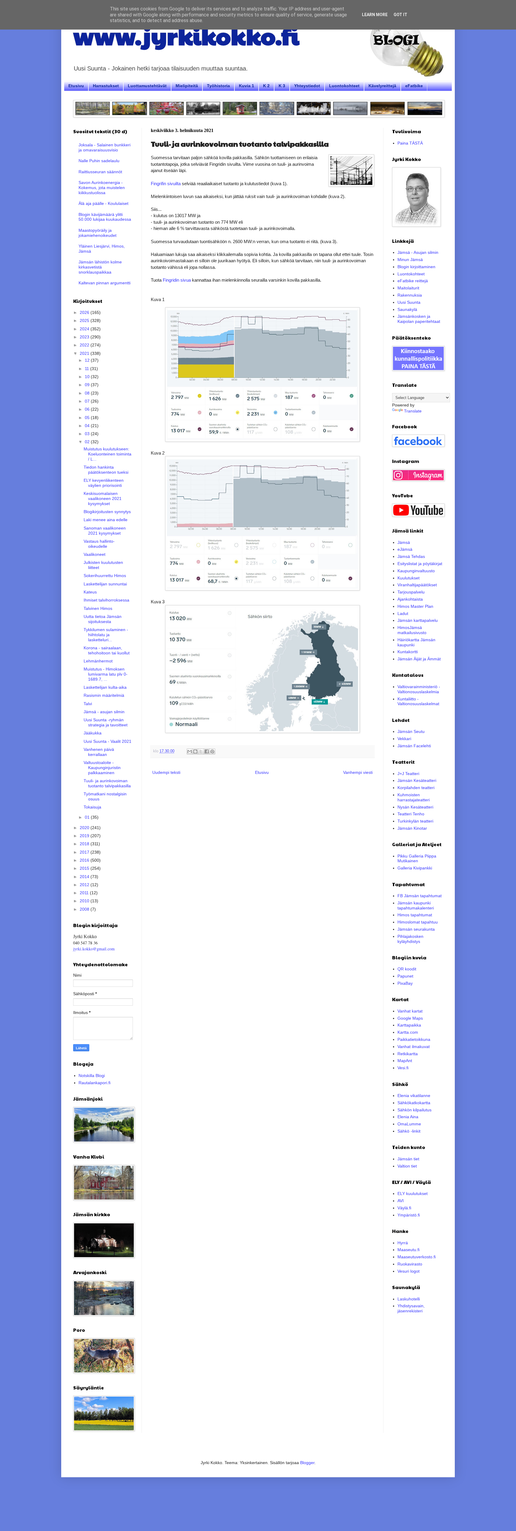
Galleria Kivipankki (414, 868)
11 (87, 368)
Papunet (405, 976)
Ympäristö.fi (408, 1215)
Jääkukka (93, 733)
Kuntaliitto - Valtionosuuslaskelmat (418, 701)
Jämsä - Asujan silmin (417, 252)
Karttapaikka (409, 1025)
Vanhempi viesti (358, 772)
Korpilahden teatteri (415, 787)
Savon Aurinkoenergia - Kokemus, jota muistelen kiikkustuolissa (102, 187)
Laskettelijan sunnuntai (105, 584)
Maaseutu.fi (408, 1249)
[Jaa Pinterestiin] (212, 751)
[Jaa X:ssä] (201, 751)
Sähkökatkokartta (413, 1102)
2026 (85, 312)
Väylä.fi (404, 1207)
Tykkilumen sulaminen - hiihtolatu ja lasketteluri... (106, 634)
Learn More (375, 14)
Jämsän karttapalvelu (417, 620)
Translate (413, 411)
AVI (400, 1200)
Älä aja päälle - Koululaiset (103, 203)
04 (88, 425)
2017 (85, 852)
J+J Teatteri (408, 773)
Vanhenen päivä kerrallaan (99, 752)
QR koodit (406, 969)
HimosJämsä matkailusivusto (411, 630)
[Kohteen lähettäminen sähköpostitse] (190, 751)
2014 (85, 876)
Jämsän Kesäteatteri (416, 780)
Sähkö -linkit (408, 1131)
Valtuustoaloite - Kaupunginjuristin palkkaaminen (102, 767)
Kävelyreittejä (382, 85)
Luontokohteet (344, 85)
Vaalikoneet (94, 554)
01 (88, 817)
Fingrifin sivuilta (166, 183)
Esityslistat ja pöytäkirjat (419, 563)
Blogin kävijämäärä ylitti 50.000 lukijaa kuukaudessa (105, 217)
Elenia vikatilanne (413, 1095)
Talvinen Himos (98, 608)
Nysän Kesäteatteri (415, 807)
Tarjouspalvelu (411, 592)
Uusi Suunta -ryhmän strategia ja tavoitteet (106, 722)
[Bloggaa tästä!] (195, 751)
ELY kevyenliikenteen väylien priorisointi (104, 483)
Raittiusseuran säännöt (100, 171)
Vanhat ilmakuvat (413, 1046)
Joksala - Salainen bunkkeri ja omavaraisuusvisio (104, 147)
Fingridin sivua (177, 280)
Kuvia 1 (246, 85)
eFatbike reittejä (412, 280)
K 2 (266, 85)
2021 (85, 353)
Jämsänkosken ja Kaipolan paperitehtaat (418, 319)
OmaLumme (409, 1124)
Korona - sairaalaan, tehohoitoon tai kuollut (107, 650)
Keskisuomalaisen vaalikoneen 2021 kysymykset (103, 498)
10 (88, 376)
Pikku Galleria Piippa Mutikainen (416, 858)
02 (88, 441)
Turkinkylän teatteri (415, 821)
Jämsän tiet (408, 1158)
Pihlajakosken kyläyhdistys (410, 939)
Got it (400, 14)
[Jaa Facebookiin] (207, 751)
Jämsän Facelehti (414, 745)
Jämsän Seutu (411, 731)
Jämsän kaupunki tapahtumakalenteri (415, 905)
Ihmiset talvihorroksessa (106, 600)
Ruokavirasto (409, 1264)
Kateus (90, 592)
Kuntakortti (407, 651)
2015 (85, 868)
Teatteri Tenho (410, 813)
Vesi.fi (402, 1067)
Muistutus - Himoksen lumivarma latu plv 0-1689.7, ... (106, 674)
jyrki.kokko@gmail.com (94, 949)
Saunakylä (407, 309)
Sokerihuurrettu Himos (105, 575)
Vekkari (404, 738)
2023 (85, 337)
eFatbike (414, 85)
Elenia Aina (407, 1116)
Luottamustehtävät (147, 85)
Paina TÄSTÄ (410, 143)
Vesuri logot (408, 1271)
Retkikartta (407, 1053)
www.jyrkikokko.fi (186, 35)
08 (88, 393)
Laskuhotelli (408, 1299)
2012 (85, 884)
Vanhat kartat (410, 1011)
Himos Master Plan (415, 606)
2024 (85, 328)
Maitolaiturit (408, 288)
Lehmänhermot (98, 661)
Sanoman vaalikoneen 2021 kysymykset (105, 531)
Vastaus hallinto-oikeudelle (99, 544)
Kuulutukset (408, 578)
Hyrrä (402, 1242)
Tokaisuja (92, 807)
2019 (85, 835)
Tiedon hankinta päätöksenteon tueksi (106, 470)
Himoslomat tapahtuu (417, 922)
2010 (85, 900)
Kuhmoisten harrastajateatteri (413, 797)
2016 (85, 860)
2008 (85, 909)
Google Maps (410, 1018)
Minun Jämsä (410, 259)
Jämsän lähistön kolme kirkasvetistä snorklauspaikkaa (100, 267)
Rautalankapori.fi (94, 1082)
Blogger (307, 1462)
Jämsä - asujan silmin (104, 711)
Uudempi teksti (166, 772)
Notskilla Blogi (92, 1075)
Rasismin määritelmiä (104, 695)
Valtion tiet (407, 1166)
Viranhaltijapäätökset (417, 584)
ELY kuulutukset (412, 1193)
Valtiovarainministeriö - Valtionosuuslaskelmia (418, 689)
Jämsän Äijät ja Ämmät (419, 658)
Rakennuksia (409, 295)
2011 (85, 892)
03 (88, 433)
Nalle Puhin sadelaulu (99, 160)
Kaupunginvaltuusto (416, 570)
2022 (85, 345)
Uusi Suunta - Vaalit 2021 (107, 741)
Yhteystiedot (307, 85)
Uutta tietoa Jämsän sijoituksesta (103, 619)
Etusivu (76, 85)
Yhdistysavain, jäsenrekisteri (411, 1308)
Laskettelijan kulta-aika (105, 687)
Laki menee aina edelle (106, 519)
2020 (85, 827)
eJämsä (404, 549)
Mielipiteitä (187, 85)
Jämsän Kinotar (412, 828)
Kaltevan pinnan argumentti (104, 282)
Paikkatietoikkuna (413, 1039)
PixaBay (405, 983)
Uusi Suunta (408, 302)
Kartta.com (407, 1032)
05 (88, 417)
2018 (85, 843)
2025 (85, 320)
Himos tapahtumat (414, 914)
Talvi (88, 703)
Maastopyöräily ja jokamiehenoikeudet (97, 233)
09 (88, 384)
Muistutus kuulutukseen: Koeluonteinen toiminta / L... (107, 454)
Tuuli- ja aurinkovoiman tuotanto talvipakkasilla (107, 783)
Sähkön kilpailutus (414, 1109)
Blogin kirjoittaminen (416, 266)
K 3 (282, 85)
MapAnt (404, 1060)
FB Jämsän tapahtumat (419, 895)
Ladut (402, 613)
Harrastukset (106, 85)
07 (88, 401)
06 (88, 409)
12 (88, 360)
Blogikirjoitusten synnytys (107, 511)
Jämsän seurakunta (416, 929)
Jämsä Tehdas (411, 556)
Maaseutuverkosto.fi (416, 1256)
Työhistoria (218, 85)
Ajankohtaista (410, 599)
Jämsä (403, 542)
